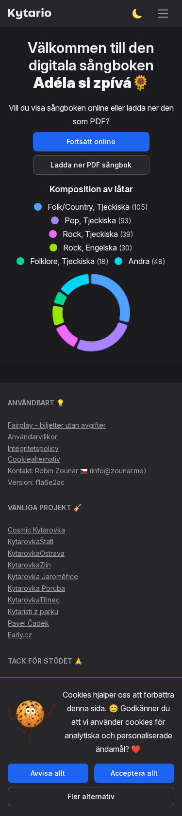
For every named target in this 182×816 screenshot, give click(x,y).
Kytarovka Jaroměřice (43, 576)
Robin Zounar (56, 470)
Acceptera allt (134, 773)
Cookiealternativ (34, 459)
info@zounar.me (118, 470)
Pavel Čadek (28, 623)
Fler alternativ (91, 796)
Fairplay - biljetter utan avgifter (57, 425)
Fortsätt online (91, 141)
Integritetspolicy (33, 448)
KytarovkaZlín (29, 565)
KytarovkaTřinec (34, 600)
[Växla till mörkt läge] (137, 13)
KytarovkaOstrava (36, 553)
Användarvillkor (32, 437)
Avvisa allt (48, 773)
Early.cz (20, 635)
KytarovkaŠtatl (30, 541)
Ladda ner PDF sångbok (91, 165)
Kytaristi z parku (33, 611)
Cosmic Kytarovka (36, 530)
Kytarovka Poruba (36, 588)
